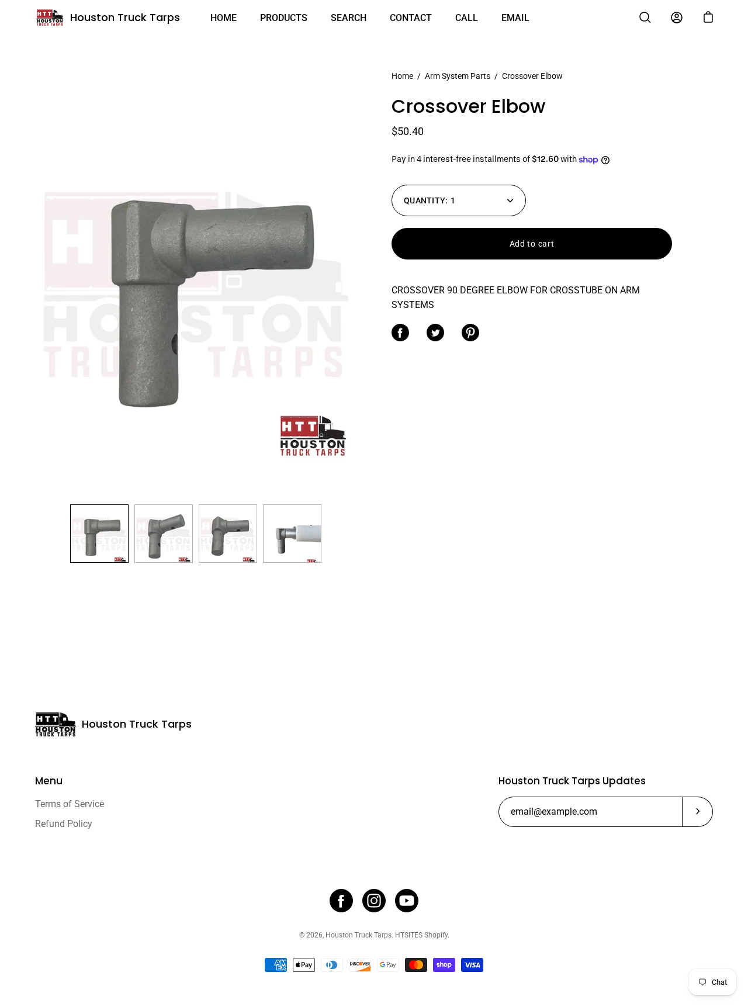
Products (283, 17)
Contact (411, 17)
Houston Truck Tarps (125, 17)
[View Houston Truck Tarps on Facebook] (341, 900)
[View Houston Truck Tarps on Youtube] (406, 900)
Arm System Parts (457, 76)
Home (223, 17)
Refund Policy (63, 823)
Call (466, 17)
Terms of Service (69, 803)
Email (515, 17)
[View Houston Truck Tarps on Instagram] (374, 900)
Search (348, 17)
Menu (49, 781)
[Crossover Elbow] (99, 533)
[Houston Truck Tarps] (49, 17)
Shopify (436, 935)
